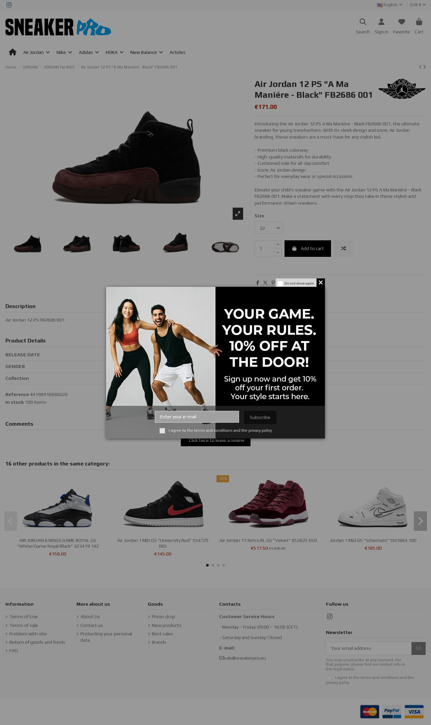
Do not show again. (300, 283)
